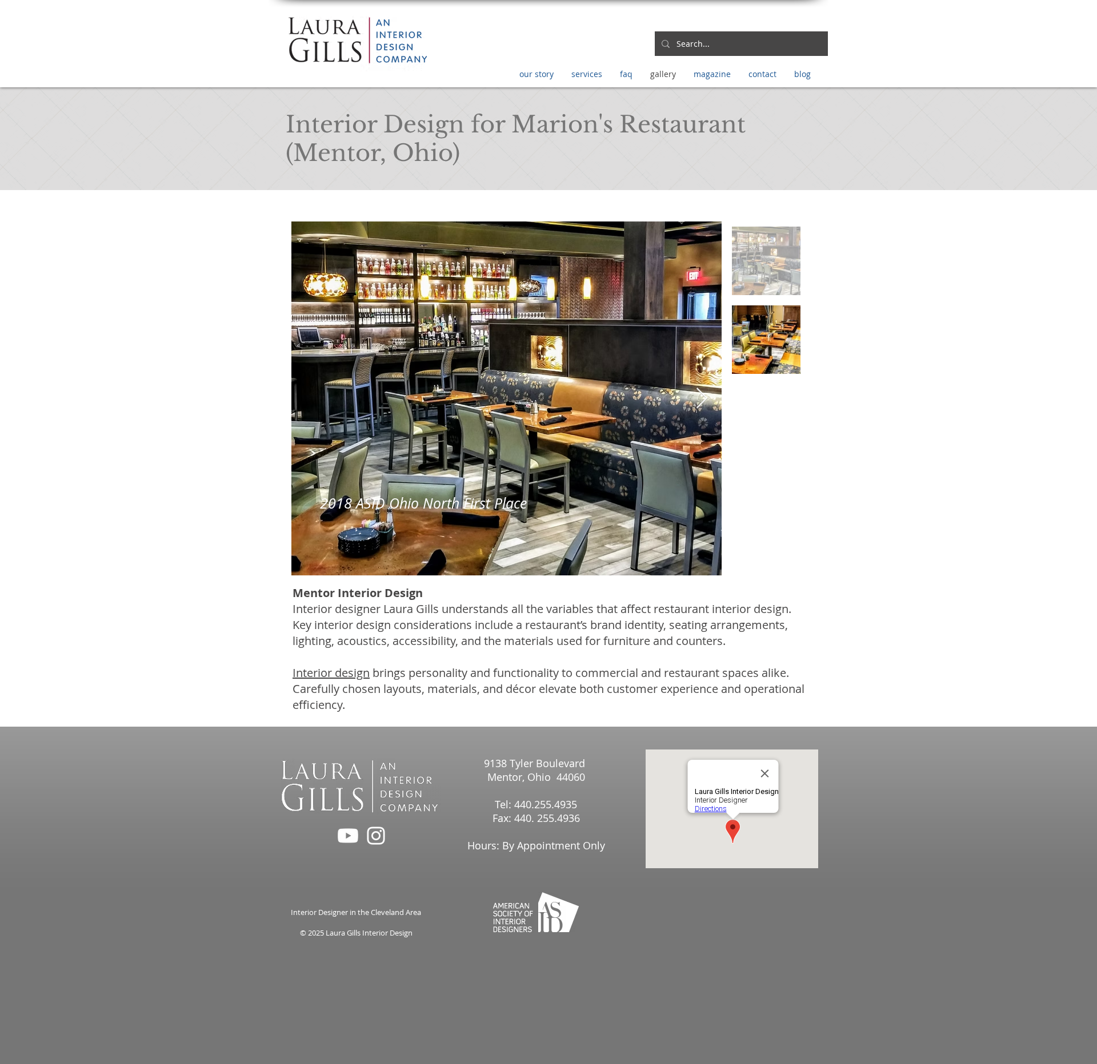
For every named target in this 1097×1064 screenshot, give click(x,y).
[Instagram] (376, 836)
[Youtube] (348, 836)
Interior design (331, 672)
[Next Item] (701, 399)
